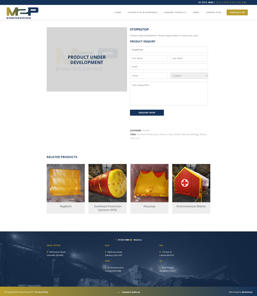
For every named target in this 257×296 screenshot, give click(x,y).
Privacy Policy (41, 292)
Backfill (146, 130)
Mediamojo (247, 292)
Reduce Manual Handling (186, 134)
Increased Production (147, 134)
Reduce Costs (166, 134)
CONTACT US (237, 12)
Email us (138, 239)
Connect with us (130, 291)
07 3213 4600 (205, 2)
